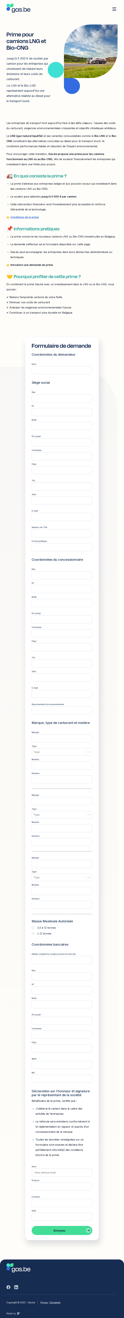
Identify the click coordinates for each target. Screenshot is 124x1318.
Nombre (36, 773)
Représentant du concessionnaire (48, 704)
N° (33, 406)
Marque (35, 732)
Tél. (33, 480)
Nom (34, 364)
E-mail (35, 511)
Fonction (36, 1197)
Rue (33, 392)
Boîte (34, 420)
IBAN (34, 1059)
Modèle (35, 759)
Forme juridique (39, 541)
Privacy (44, 1302)
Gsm (34, 494)
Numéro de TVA (39, 527)
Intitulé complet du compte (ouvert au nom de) (54, 954)
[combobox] (33, 752)
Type (34, 746)
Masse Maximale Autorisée (52, 921)
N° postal (36, 436)
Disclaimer (55, 1302)
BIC (33, 1072)
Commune (36, 450)
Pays (34, 464)
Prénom (35, 1180)
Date (34, 1210)
